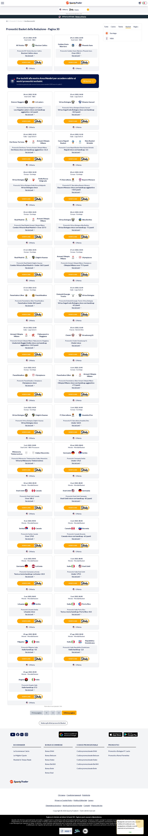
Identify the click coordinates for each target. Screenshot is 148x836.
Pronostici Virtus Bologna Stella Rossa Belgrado (29, 185)
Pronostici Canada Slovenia (76, 534)
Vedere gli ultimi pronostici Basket (53, 723)
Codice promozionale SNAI (87, 751)
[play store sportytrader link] (131, 734)
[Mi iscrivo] (139, 3)
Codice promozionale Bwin (87, 768)
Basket (20, 21)
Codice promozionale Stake (87, 760)
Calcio (113, 27)
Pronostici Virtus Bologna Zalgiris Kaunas (29, 421)
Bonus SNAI (49, 751)
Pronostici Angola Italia (29, 685)
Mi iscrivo (87, 81)
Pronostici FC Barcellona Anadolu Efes (76, 421)
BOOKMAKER (19, 745)
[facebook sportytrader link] (17, 734)
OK (130, 832)
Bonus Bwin (49, 768)
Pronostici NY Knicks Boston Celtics (29, 51)
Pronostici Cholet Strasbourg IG (76, 341)
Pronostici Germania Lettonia (29, 572)
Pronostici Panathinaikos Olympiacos (29, 381)
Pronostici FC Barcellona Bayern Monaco (76, 185)
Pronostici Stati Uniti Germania (76, 496)
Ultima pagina (69, 713)
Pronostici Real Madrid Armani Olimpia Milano (29, 225)
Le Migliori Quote (20, 755)
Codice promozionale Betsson (88, 755)
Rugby (135, 27)
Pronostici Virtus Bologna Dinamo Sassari (76, 107)
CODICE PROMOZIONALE (87, 745)
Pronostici (13, 21)
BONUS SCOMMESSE (54, 745)
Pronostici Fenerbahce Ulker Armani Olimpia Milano (76, 381)
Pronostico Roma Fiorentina (118, 755)
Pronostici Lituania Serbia (29, 609)
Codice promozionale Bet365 (88, 764)
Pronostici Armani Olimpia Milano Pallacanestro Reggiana (29, 341)
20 (59, 713)
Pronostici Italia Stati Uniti (76, 572)
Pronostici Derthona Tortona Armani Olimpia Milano (29, 147)
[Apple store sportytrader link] (115, 734)
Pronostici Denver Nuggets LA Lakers (29, 107)
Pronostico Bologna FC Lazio (119, 751)
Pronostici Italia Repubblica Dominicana (76, 647)
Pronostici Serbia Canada (29, 534)
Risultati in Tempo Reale (22, 760)
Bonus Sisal (49, 773)
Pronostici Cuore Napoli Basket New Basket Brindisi (76, 147)
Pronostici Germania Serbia (76, 458)
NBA (112, 38)
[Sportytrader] (7, 21)
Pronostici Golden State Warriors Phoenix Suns (76, 51)
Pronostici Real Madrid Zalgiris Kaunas (29, 263)
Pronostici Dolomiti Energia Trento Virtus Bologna (76, 301)
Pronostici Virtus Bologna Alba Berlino (76, 225)
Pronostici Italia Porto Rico (76, 609)
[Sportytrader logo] (74, 782)
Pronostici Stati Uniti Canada (29, 496)
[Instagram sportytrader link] (26, 734)
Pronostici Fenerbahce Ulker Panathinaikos (29, 301)
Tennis (120, 27)
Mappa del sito (96, 805)
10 (53, 713)
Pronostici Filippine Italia (29, 647)
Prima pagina (36, 713)
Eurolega (113, 33)
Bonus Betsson (50, 755)
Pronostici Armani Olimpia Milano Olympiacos (76, 263)
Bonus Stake (49, 760)
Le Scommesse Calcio (21, 751)
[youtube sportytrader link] (12, 734)
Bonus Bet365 (50, 764)
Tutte (106, 27)
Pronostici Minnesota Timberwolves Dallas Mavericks (29, 458)
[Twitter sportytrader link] (22, 734)
